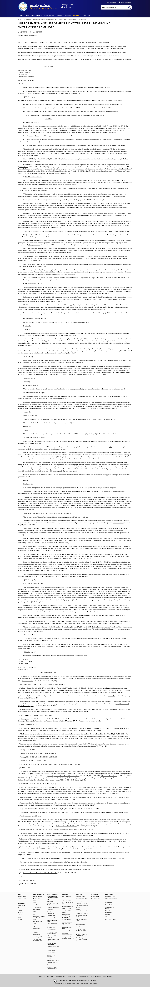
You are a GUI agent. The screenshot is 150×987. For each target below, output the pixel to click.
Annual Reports (36, 909)
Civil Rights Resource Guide (81, 920)
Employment (86, 15)
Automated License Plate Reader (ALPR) (52, 968)
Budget (34, 911)
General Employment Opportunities (110, 901)
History (34, 914)
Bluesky (20, 908)
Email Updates (21, 905)
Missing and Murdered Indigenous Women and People (67, 938)
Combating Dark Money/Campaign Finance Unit (66, 916)
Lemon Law (50, 909)
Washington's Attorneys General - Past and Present (39, 918)
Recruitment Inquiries (110, 919)
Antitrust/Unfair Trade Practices (52, 904)
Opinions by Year (95, 896)
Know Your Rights (80, 896)
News (27, 15)
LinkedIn (20, 915)
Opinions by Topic (95, 898)
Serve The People (49, 15)
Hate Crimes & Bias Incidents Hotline (52, 933)
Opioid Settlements (66, 919)
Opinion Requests (95, 901)
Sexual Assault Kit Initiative (66, 911)
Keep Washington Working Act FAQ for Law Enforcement (81, 931)
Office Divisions (36, 904)
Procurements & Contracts (37, 929)
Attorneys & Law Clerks (111, 898)
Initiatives (59, 15)
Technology (35, 932)
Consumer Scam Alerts (82, 898)
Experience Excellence (110, 896)
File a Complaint (80, 901)
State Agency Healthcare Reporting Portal (81, 939)
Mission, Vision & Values (37, 899)
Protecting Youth (51, 915)
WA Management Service (109, 908)
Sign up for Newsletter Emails (82, 906)
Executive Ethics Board (81, 903)
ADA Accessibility (111, 2)
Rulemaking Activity (38, 937)
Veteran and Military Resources (52, 936)
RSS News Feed (22, 901)
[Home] (23, 6)
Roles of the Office (37, 921)
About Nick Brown (37, 896)
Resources (68, 15)
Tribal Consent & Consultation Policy (37, 940)
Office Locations (37, 907)
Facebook (20, 910)
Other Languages (126, 2)
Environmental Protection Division (51, 927)
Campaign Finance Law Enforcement (53, 940)
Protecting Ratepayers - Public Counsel (53, 912)
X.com (19, 917)
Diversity (107, 914)
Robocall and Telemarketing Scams (67, 934)
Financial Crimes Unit (52, 962)
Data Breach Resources (82, 926)
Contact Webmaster (108, 976)
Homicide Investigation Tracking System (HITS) (53, 959)
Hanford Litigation (51, 929)
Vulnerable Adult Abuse (67, 931)
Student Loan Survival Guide (81, 916)
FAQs (34, 926)
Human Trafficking (66, 908)
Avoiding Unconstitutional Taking (82, 910)
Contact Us (35, 902)
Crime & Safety (51, 950)
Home (21, 15)
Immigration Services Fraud (67, 928)
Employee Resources (72, 976)
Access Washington (96, 976)
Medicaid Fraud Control (53, 907)
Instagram (20, 912)
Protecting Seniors (51, 918)
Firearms (49, 965)
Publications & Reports (82, 913)
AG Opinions (76, 15)
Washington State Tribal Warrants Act (53, 947)
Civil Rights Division (52, 923)
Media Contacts (22, 896)
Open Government (66, 900)
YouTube (20, 919)
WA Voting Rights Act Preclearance (81, 935)
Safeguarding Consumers (50, 900)
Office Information (36, 15)
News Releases (22, 898)
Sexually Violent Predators (51, 956)
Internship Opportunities (108, 911)
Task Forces (35, 924)
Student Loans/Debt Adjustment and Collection (67, 924)
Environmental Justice (67, 906)
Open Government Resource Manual (80, 923)
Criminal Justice (51, 952)
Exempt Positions (109, 904)
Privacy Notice (36, 934)
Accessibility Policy (60, 976)
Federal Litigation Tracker (66, 897)
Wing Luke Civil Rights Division (67, 903)
